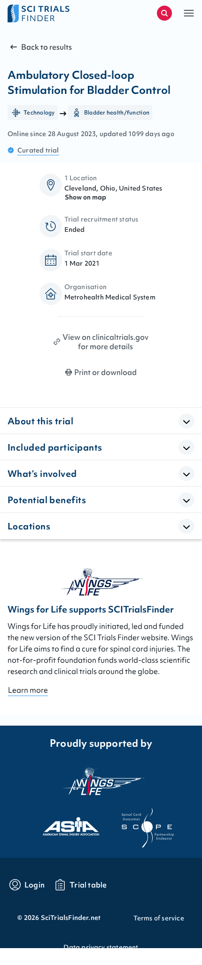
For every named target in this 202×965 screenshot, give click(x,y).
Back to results (46, 47)
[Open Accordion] (186, 421)
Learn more (28, 690)
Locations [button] (29, 526)
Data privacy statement (100, 947)
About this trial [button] (40, 421)
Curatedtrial (38, 150)
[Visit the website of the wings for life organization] (101, 781)
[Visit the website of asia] (62, 823)
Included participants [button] (55, 447)
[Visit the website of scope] (139, 823)
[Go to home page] (54, 13)
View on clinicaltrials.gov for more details (105, 342)
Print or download (105, 372)
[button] (188, 13)
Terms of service (158, 918)
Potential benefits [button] (47, 500)
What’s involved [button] (42, 473)
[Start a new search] (164, 13)
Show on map (85, 197)
